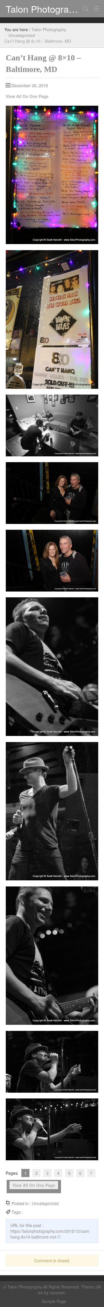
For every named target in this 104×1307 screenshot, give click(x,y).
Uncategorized (21, 35)
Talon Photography (43, 8)
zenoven (57, 1292)
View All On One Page (27, 96)
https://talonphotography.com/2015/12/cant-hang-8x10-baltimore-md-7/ (50, 1234)
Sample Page (54, 1301)
